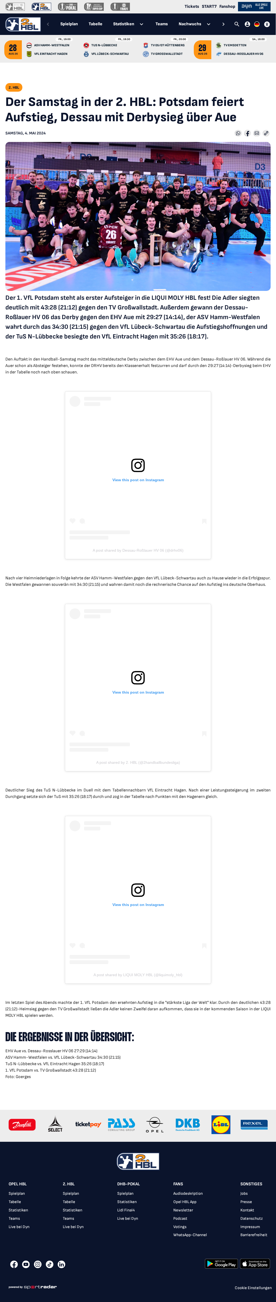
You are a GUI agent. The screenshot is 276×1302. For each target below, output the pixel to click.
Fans (178, 1184)
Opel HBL (18, 1184)
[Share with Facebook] (247, 134)
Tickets (192, 6)
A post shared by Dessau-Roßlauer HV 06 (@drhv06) (138, 550)
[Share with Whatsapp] (238, 134)
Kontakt (247, 1210)
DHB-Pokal (128, 1184)
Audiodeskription (188, 1193)
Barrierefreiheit (253, 1234)
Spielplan (17, 1193)
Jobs (244, 1193)
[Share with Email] (256, 134)
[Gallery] (138, 1125)
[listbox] (138, 1211)
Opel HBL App (184, 1201)
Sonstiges (251, 1184)
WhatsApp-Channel (190, 1234)
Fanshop (227, 6)
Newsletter (183, 1210)
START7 (209, 6)
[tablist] (135, 24)
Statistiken (18, 1210)
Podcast (180, 1218)
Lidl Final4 (126, 1210)
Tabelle (15, 1201)
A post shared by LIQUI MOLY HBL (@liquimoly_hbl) (138, 975)
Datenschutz (251, 1218)
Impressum (250, 1226)
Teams (14, 1218)
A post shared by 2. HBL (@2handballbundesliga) (138, 762)
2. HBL (69, 1184)
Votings (180, 1226)
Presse (246, 1201)
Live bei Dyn (19, 1226)
